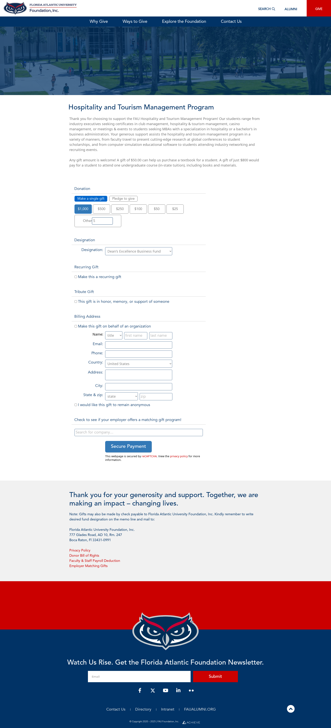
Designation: (92, 250)
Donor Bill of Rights (84, 555)
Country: (95, 362)
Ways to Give (135, 22)
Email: (98, 344)
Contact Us (231, 22)
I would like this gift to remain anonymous (114, 405)
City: (99, 386)
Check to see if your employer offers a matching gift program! (127, 420)
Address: (95, 372)
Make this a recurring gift (99, 277)
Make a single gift (90, 198)
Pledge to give (123, 198)
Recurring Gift (86, 267)
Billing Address (87, 317)
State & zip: (93, 395)
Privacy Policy (79, 550)
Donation (82, 189)
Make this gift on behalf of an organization (114, 326)
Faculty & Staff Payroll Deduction (94, 561)
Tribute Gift (84, 292)
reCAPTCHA (149, 456)
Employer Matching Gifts (88, 566)
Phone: (97, 353)
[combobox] (139, 432)
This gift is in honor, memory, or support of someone (123, 302)
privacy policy (179, 456)
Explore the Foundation (184, 22)
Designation (84, 240)
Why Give (99, 22)
